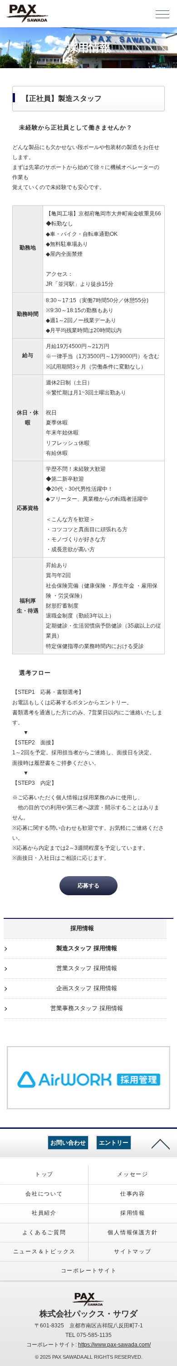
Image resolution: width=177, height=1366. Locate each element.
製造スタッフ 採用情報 (86, 948)
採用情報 (82, 928)
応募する (88, 885)
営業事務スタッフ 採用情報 (86, 1008)
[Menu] (162, 17)
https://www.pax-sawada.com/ (114, 1344)
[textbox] (27, 249)
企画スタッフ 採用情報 (86, 988)
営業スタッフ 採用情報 (86, 968)
